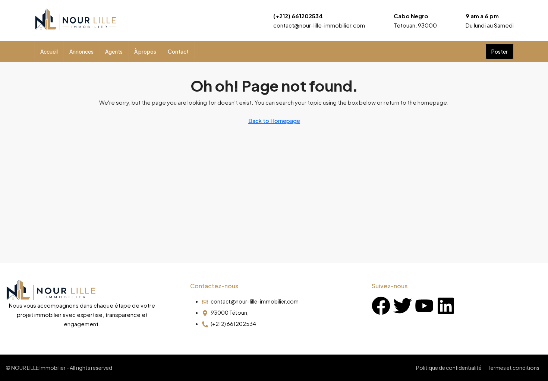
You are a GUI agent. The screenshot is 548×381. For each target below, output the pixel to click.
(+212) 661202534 (298, 15)
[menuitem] (474, 51)
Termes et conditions (513, 367)
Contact (178, 51)
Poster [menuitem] (499, 51)
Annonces (81, 51)
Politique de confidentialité (449, 367)
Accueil (49, 51)
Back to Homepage (274, 120)
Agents (114, 51)
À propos (145, 51)
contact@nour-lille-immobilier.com (319, 25)
